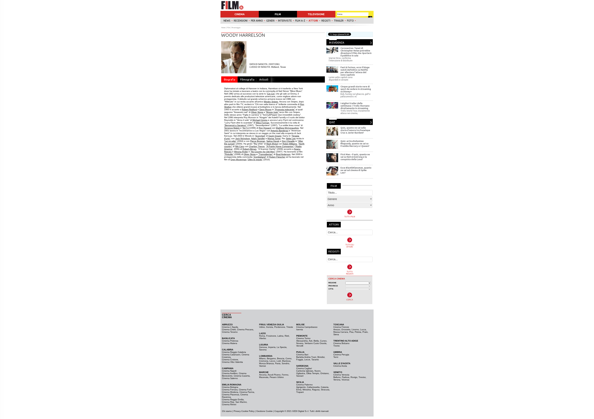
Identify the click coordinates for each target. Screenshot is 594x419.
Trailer (339, 20)
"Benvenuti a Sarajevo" (235, 125)
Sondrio (285, 363)
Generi (270, 20)
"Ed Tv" (245, 128)
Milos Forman (262, 122)
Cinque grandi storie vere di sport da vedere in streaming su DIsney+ (355, 89)
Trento (336, 345)
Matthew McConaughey (287, 128)
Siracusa (325, 389)
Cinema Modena (230, 392)
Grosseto (345, 329)
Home (223, 28)
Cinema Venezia (341, 374)
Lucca (363, 329)
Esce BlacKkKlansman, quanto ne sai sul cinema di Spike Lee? (355, 170)
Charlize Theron (257, 146)
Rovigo (354, 377)
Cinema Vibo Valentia (232, 362)
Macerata (263, 377)
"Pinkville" (229, 154)
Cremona (263, 361)
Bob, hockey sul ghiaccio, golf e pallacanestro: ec (355, 95)
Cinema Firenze (341, 327)
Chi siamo (227, 411)
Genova (263, 347)
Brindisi (321, 357)
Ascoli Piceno (274, 374)
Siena (336, 334)
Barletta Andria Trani (306, 357)
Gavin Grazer (274, 136)
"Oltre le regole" (255, 159)
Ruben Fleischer (277, 157)
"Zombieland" (259, 157)
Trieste (289, 327)
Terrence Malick (232, 128)
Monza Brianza (266, 363)
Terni (335, 357)
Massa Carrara (340, 332)
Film (228, 28)
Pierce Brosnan (257, 141)
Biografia (229, 79)
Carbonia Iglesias (304, 371)
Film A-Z (300, 20)
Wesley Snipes (271, 101)
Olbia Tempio (312, 373)
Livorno (355, 329)
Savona (263, 349)
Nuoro (317, 371)
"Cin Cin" (271, 93)
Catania (324, 387)
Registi (325, 20)
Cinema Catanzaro (231, 354)
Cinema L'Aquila (230, 327)
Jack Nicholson (242, 138)
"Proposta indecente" (284, 109)
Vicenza (345, 379)
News (227, 20)
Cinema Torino (303, 338)
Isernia (299, 329)
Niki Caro (239, 146)
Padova (345, 377)
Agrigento (301, 387)
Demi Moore (265, 109)
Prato (365, 332)
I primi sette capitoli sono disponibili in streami (341, 78)
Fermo (285, 374)
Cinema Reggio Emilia (233, 399)
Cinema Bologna (230, 387)
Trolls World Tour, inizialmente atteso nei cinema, (355, 112)
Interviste (285, 20)
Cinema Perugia (341, 354)
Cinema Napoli (229, 371)
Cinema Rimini (229, 404)
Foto (350, 20)
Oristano (324, 373)
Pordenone (279, 327)
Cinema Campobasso (306, 327)
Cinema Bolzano (341, 343)
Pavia (277, 363)
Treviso (362, 377)
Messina (307, 389)
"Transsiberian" (265, 154)
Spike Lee (291, 138)
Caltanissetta (313, 387)
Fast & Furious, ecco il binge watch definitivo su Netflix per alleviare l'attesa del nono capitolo (355, 71)
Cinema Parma (246, 392)
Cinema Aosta (340, 366)
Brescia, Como (284, 358)
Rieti (287, 336)
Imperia (271, 347)
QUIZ (332, 122)
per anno (257, 20)
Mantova (286, 361)
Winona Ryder (241, 151)
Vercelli (299, 345)
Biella (316, 341)
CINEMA (240, 14)
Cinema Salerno (230, 378)
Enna (298, 389)
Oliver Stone (257, 112)
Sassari (299, 376)
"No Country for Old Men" (262, 151)
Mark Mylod (272, 144)
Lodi (279, 361)
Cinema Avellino (230, 373)
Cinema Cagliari (304, 368)
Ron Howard (265, 128)
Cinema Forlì (245, 389)
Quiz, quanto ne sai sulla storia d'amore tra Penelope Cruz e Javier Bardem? (355, 130)
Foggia (299, 359)
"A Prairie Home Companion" (280, 146)
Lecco (272, 361)
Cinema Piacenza (230, 394)
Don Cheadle (288, 141)
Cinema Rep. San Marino (234, 402)
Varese (262, 366)
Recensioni (241, 20)
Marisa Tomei (274, 138)
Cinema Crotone (230, 359)
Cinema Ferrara (230, 389)
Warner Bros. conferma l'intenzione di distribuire (341, 59)
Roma (262, 336)
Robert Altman (249, 149)
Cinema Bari (302, 354)
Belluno (337, 377)
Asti (310, 341)
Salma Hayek (272, 141)
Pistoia (358, 332)
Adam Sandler (258, 138)
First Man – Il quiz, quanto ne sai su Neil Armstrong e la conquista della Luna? (355, 157)
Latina (280, 336)
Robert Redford (249, 109)
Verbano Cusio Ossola (315, 343)
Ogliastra (300, 373)
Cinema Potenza (230, 341)
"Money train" (272, 112)
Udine (262, 327)
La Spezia (281, 347)
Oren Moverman (238, 159)
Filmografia (247, 79)
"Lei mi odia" (230, 141)
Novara (299, 343)
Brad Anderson (283, 154)
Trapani (300, 392)
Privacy (237, 411)
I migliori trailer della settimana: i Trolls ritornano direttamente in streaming (355, 106)
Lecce (307, 359)
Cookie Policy (247, 411)
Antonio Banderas (279, 130)
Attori (313, 20)
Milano (262, 358)
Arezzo (336, 329)
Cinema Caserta (242, 376)
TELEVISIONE (316, 14)
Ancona (263, 374)
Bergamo (271, 358)
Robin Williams (290, 144)
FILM (278, 14)
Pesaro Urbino (277, 377)
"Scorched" (260, 136)
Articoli (263, 79)
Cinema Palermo (304, 384)
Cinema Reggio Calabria (234, 352)
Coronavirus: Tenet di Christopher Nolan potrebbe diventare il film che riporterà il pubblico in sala (355, 52)
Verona (336, 379)
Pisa (351, 332)
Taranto (315, 359)
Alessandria (302, 341)
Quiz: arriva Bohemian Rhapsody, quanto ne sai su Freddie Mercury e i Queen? (354, 143)
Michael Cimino (259, 120)
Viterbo (262, 338)
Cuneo (323, 341)
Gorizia (269, 327)
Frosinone (271, 336)
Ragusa (316, 389)
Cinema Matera (229, 343)
